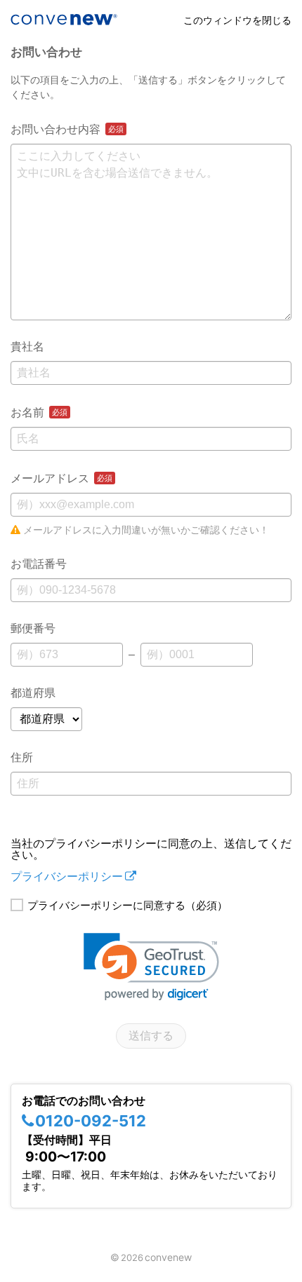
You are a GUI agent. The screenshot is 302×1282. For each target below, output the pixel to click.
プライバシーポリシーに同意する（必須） (127, 905)
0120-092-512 (90, 1121)
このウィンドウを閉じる (237, 20)
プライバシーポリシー (67, 876)
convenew (168, 1257)
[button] (151, 967)
